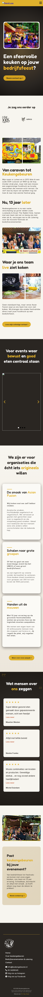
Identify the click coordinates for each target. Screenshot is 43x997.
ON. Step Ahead (25, 994)
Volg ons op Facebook (16, 976)
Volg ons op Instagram (16, 973)
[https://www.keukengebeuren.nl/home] (8, 3)
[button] (40, 3)
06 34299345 (13, 970)
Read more (10, 717)
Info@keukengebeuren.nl (17, 967)
